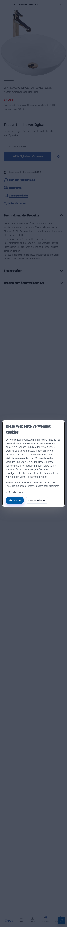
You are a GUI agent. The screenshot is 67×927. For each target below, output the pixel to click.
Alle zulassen (14, 500)
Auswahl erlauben (37, 500)
